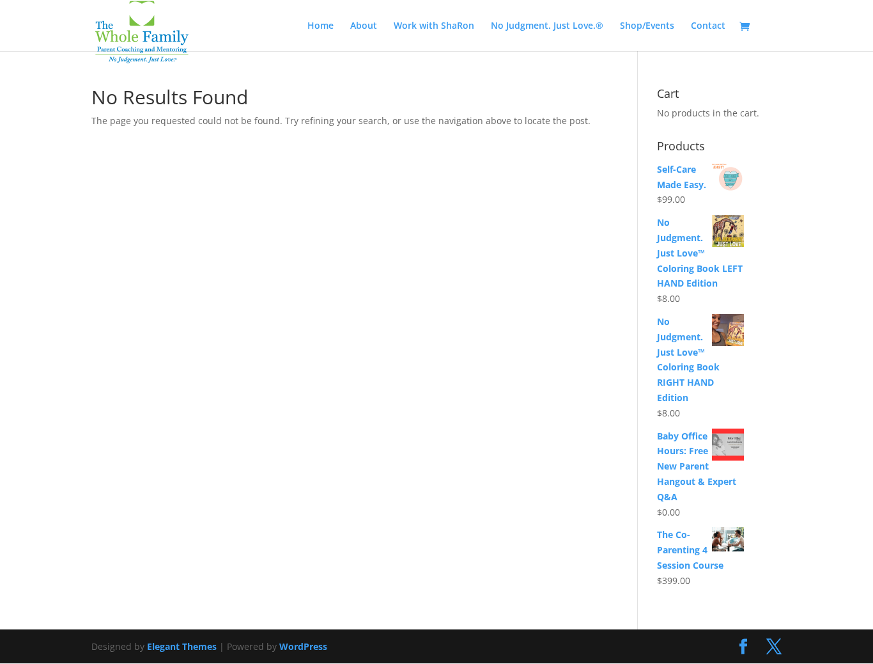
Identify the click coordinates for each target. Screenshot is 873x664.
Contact (708, 26)
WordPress (303, 646)
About (363, 26)
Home (320, 26)
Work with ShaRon (434, 26)
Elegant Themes (182, 646)
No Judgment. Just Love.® (547, 26)
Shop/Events (647, 26)
